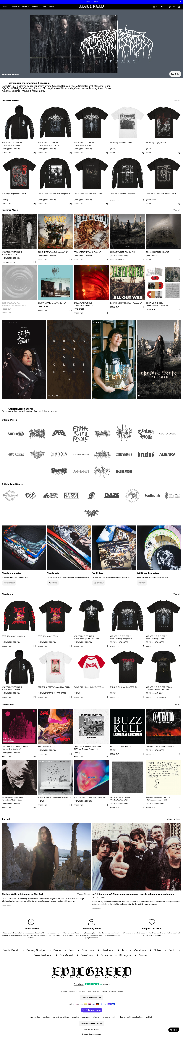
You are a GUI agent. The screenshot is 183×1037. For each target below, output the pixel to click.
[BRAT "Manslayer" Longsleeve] (19, 615)
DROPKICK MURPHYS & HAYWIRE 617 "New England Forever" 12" (87, 747)
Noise (158, 950)
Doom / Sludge (37, 950)
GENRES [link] (35, 6)
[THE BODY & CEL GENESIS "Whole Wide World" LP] (127, 777)
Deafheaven (25, 88)
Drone (58, 950)
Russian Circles (41, 88)
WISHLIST (148, 1017)
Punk (173, 950)
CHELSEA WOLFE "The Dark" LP (122, 252)
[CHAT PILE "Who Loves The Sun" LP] (55, 282)
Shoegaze (126, 955)
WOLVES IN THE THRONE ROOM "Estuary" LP (12, 253)
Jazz (125, 950)
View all (177, 100)
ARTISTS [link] (14, 6)
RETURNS (96, 1017)
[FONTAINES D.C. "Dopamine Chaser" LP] (91, 777)
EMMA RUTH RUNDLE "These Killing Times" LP (83, 304)
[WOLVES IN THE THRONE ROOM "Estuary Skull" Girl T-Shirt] (91, 615)
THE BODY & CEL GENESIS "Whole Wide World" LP (121, 798)
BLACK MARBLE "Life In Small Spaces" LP (54, 797)
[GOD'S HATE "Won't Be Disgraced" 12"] (55, 231)
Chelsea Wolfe (59, 88)
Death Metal (12, 950)
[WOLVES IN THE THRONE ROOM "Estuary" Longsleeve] (55, 122)
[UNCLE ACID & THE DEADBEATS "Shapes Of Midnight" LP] (19, 726)
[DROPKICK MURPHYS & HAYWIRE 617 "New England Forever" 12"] (91, 726)
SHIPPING (75, 1017)
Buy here (142, 583)
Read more (6, 906)
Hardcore (109, 950)
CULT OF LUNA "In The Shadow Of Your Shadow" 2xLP (14, 304)
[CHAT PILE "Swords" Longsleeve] (127, 173)
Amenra (6, 90)
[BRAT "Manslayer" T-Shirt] (55, 615)
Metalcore (141, 950)
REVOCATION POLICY (109, 1017)
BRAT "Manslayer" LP (46, 746)
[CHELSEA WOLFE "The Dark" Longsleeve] (55, 173)
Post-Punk (88, 955)
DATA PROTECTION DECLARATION (131, 1017)
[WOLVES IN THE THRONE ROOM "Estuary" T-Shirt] (91, 122)
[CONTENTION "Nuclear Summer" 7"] (163, 726)
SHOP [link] (5, 6)
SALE (44, 6)
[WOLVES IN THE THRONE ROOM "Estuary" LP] (19, 231)
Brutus (92, 88)
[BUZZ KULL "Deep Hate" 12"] (127, 726)
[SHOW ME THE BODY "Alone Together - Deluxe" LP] (163, 282)
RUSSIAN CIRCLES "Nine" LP (157, 252)
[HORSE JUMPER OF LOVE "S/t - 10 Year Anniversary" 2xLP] (163, 777)
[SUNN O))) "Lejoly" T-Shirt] (163, 122)
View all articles (173, 819)
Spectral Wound (20, 90)
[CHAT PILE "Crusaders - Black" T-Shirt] (163, 173)
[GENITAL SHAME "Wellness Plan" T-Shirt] (55, 666)
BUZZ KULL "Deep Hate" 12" (121, 746)
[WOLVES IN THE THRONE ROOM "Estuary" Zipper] (19, 122)
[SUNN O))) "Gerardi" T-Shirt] (127, 122)
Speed (108, 88)
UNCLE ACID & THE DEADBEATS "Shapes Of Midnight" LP (15, 747)
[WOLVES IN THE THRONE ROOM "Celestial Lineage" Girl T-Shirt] (163, 666)
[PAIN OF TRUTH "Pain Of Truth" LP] (91, 231)
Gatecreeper (81, 88)
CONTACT (46, 1017)
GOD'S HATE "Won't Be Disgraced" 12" (53, 252)
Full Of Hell (12, 88)
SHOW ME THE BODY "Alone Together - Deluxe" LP (157, 304)
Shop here (53, 583)
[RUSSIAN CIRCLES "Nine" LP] (163, 231)
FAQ (38, 1017)
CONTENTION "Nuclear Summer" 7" (160, 746)
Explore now (99, 583)
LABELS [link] (24, 6)
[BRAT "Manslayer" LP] (55, 726)
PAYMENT (86, 1017)
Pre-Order (175, 74)
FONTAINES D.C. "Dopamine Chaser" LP (89, 797)
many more (38, 90)
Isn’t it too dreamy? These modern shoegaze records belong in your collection (133, 894)
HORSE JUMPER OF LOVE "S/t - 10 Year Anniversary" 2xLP (158, 798)
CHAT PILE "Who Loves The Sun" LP (52, 303)
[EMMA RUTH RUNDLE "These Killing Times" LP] (91, 282)
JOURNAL (51, 6)
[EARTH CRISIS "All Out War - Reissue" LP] (127, 282)
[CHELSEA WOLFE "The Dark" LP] (127, 231)
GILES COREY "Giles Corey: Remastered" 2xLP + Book (12, 798)
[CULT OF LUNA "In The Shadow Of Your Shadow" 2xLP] (19, 282)
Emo (72, 950)
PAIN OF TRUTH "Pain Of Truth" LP (87, 252)
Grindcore (89, 950)
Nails (70, 88)
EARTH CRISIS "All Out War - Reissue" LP (126, 303)
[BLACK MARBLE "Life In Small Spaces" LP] (55, 777)
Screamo (107, 955)
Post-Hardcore (44, 955)
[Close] (180, 2)
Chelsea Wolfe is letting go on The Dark (22, 894)
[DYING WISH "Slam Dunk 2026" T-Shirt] (127, 666)
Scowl (100, 88)
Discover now (9, 583)
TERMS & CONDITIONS (61, 1017)
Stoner (144, 955)
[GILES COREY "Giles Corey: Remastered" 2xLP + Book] (19, 777)
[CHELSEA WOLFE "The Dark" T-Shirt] (91, 173)
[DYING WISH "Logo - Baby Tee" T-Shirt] (91, 666)
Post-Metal (67, 955)
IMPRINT (33, 1017)
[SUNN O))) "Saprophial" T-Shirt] (19, 173)
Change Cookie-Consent (91, 1034)
